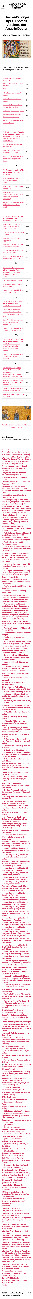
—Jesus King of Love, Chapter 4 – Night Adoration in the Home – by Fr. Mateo (15, 1051)
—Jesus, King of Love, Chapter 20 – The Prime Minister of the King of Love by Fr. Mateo (16, 940)
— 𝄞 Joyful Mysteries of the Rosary (15, 1099)
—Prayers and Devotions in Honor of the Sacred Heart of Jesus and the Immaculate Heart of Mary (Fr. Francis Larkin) (16, 1027)
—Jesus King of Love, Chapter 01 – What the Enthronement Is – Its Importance (15, 837)
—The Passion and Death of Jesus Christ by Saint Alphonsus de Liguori (16, 538)
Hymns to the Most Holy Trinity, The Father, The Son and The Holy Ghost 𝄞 (16, 458)
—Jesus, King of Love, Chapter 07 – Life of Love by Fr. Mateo (15, 874)
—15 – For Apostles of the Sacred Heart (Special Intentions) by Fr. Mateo (14, 779)
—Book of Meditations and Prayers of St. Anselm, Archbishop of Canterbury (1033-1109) (16, 549)
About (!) (5, 449)
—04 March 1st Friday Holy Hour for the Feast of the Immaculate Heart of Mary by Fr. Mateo (16, 707)
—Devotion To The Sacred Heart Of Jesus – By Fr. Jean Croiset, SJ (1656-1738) (16, 623)
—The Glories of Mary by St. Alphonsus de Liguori (12, 543)
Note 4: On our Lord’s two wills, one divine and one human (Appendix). (12, 226)
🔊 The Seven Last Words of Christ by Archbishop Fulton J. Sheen (16, 1066)
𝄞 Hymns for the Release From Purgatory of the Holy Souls (13, 1154)
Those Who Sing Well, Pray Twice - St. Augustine (16, 6)
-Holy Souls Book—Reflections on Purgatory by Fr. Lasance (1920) (14, 516)
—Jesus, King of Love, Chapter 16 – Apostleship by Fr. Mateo (15, 919)
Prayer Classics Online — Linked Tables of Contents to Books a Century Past (14, 468)
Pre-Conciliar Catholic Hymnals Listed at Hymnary (14, 1274)
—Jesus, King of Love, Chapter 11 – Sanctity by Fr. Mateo (15, 894)
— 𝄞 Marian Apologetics (11, 1127)
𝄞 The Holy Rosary (9, 1097)
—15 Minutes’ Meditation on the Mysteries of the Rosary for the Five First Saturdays (15, 1116)
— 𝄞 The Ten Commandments (13, 1148)
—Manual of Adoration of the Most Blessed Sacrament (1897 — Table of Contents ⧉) (16, 581)
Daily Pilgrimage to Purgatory (13, 1158)
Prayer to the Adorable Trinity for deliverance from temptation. (13, 356)
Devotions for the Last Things (13, 1199)
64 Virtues (6, 1206)
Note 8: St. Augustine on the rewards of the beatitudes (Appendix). (13, 382)
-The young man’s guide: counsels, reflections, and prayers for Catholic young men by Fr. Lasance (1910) (16, 502)
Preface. (5, 88)
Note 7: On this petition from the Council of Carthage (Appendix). (13, 322)
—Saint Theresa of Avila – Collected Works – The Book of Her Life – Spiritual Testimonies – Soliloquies (15, 669)
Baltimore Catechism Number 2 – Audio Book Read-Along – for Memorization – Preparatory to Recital (16, 1132)
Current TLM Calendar (10, 1278)
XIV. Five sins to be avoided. (13, 280)
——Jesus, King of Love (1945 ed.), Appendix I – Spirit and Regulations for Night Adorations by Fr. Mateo (16, 963)
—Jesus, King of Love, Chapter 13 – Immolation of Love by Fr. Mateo (15, 903)
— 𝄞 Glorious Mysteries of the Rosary (16, 1111)
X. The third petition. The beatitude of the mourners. (13, 218)
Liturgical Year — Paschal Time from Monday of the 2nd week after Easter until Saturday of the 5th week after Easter (16, 1245)
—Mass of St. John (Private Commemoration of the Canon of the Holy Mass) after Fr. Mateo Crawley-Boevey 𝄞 (16, 1041)
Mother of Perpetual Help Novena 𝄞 (15, 1175)
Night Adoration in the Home (13, 1046)
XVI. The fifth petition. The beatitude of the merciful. (12, 304)
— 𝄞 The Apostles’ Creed (11, 1139)
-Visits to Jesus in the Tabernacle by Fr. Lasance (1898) (16, 483)
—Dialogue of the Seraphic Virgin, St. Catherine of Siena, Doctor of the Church (16, 566)
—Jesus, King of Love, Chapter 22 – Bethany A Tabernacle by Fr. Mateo (15, 953)
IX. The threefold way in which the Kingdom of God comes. (12, 180)
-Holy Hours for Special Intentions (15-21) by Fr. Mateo (15, 773)
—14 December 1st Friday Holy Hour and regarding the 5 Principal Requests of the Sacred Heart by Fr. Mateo (16, 766)
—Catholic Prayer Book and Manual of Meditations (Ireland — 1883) (16, 534)
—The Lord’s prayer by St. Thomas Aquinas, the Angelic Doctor (15, 463)
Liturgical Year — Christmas (12, 1211)
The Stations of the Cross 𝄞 (12, 1010)
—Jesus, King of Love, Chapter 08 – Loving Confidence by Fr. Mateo (15, 878)
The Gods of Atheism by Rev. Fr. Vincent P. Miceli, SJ (14, 1202)
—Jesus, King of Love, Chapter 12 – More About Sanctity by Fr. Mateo (15, 899)
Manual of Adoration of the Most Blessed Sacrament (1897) (14, 1079)
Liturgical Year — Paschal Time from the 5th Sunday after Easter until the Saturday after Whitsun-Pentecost (16, 1253)
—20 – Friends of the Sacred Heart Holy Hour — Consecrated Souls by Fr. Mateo (16, 808)
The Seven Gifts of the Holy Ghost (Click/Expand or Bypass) (16, 68)
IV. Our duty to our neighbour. (13, 111)
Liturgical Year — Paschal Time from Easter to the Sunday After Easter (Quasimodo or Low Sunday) (16, 1238)
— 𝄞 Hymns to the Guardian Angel (15, 1165)
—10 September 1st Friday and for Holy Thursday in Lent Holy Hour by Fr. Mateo (16, 741)
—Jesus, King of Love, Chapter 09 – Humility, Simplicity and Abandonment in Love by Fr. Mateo (15, 884)
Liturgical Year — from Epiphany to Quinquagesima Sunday (15, 1214)
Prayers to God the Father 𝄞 (12, 1013)
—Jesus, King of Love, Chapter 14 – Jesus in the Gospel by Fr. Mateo (15, 908)
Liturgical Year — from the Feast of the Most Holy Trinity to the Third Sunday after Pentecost (16, 1260)
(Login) (4, 1285)
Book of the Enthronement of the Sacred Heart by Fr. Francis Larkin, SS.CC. (15, 1017)
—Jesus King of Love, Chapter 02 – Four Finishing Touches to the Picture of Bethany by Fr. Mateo (16, 843)
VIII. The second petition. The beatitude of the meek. (13, 172)
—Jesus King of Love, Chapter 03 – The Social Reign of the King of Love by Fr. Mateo (15, 850)
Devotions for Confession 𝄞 (12, 1168)
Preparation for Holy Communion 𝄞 (15, 452)
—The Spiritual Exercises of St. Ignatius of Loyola (13, 683)
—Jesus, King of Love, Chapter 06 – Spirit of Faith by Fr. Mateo (15, 869)
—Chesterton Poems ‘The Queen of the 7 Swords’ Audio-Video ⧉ (15, 1002)
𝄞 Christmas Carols (9, 1182)
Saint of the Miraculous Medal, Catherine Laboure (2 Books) (13, 651)
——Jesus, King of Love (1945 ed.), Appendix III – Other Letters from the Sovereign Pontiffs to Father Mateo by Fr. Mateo (16, 979)
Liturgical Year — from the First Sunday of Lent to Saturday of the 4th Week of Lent (16, 1226)
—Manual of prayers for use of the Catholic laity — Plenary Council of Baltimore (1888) (15, 522)
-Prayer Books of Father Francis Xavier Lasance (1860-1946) (14, 474)
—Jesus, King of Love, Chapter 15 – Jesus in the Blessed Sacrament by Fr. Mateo (16, 913)
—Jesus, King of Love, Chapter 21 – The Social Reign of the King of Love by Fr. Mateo (15, 947)
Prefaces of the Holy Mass (12, 1271)
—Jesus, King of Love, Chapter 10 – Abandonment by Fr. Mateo (15, 889)
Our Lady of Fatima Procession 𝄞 (14, 1177)
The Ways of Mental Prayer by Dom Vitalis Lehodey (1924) (15, 1084)
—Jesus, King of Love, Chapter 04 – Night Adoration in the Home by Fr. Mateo (15, 857)
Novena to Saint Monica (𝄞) (12, 1185)
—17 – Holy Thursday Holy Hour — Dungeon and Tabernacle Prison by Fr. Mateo (16, 792)
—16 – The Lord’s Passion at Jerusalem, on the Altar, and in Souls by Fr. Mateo (16, 785)
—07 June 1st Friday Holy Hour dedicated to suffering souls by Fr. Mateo (15, 723)
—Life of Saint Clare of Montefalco (15, 655)
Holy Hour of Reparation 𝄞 (12, 1087)
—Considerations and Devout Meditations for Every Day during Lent (16, 605)
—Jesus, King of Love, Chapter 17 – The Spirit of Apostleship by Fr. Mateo (16, 924)
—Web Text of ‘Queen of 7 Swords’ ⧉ (16, 994)
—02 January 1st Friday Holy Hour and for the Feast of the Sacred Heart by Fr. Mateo (16, 696)
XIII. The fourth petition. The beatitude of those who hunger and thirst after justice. (13, 272)
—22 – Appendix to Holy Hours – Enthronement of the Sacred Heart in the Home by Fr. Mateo (16, 819)
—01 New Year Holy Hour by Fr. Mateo (16, 692)
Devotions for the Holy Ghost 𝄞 (13, 1090)
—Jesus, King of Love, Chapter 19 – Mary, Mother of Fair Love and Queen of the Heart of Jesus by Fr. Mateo (16, 934)
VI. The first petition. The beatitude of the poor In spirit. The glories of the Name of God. (13, 136)
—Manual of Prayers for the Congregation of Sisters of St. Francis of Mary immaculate (16, 528)
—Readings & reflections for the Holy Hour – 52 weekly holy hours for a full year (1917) (16, 1074)
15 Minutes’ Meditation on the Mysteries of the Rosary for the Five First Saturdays (15, 1194)
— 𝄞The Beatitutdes (9, 1151)
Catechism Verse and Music (12, 1136)
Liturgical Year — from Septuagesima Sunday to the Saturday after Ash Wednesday (16, 1220)
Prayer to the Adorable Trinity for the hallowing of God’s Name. (13, 159)
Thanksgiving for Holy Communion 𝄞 (16, 454)
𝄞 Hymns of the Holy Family (12, 1180)
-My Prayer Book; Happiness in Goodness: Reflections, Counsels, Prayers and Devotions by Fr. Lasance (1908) (16, 489)
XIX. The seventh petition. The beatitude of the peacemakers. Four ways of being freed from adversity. (13, 372)
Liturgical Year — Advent (11, 1208)
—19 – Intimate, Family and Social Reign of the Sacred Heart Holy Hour (16, 802)
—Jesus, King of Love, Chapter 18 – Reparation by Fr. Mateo (15, 928)
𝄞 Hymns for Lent (8, 1069)
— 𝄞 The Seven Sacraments (12, 1141)
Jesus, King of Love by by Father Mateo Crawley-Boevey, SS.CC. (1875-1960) (14, 826)
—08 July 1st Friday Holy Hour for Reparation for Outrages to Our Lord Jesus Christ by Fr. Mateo (16, 730)
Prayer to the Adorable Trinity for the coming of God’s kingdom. (13, 205)
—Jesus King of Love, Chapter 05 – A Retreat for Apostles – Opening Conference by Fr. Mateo (16, 863)
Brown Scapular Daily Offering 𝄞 (14, 1170)
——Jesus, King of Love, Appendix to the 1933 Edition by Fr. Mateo (16, 986)
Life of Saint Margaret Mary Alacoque (16, 1022)
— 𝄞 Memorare (7, 1125)
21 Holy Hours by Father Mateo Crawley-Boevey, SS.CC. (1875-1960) (16, 688)
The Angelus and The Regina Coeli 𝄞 (16, 1172)
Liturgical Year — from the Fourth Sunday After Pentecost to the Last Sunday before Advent (15, 1266)
